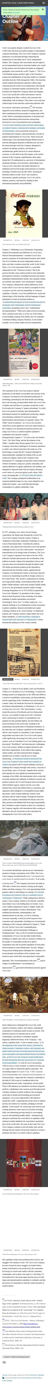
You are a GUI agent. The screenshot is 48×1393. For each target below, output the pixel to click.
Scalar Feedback (7, 1380)
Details (17, 240)
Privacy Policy (37, 1378)
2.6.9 (18, 1378)
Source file (35, 240)
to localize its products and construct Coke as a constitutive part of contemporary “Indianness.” (23, 895)
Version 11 (5, 1375)
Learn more (16, 12)
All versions (33, 1375)
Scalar (14, 1378)
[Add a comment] (5, 1362)
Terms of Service (27, 1378)
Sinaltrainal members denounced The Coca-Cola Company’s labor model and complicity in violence (22, 762)
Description (7, 240)
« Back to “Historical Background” (16, 1357)
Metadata (41, 1375)
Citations (25, 240)
